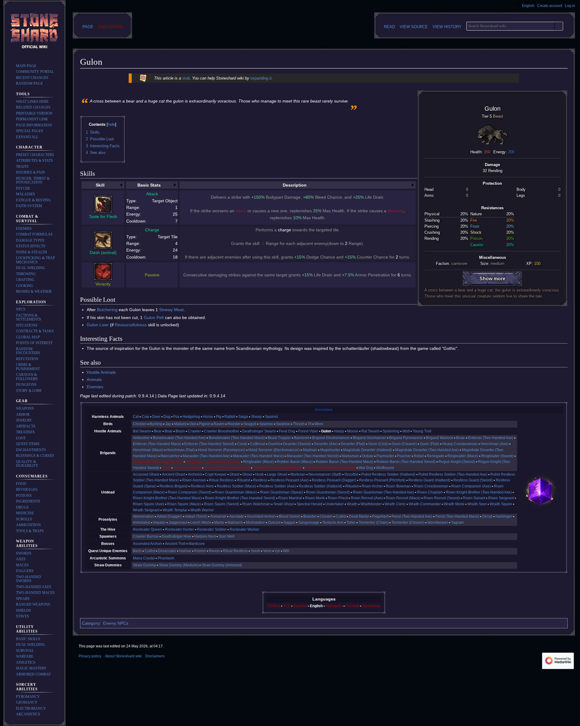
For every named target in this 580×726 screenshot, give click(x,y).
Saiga (243, 417)
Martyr (219, 522)
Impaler (159, 522)
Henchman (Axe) (494, 444)
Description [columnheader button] (295, 185)
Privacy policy (90, 656)
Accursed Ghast (146, 474)
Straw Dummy (144, 565)
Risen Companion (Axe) (471, 486)
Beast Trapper (279, 438)
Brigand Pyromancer (406, 438)
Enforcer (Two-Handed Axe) (490, 438)
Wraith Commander (425, 504)
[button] (27, 137)
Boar (168, 431)
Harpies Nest (205, 536)
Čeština (273, 606)
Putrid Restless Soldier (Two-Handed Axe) (452, 474)
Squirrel (271, 417)
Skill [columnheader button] (100, 185)
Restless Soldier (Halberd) (320, 486)
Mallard (180, 424)
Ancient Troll (175, 544)
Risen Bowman (398, 486)
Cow (145, 417)
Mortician (297, 474)
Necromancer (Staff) (324, 474)
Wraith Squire (501, 504)
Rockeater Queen (147, 529)
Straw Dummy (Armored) (221, 565)
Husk (259, 474)
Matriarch (235, 522)
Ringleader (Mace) (462, 456)
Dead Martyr (359, 516)
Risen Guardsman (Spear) (281, 492)
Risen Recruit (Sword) (442, 498)
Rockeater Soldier (212, 529)
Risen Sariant (474, 498)
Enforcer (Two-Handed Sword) (209, 444)
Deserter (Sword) (297, 444)
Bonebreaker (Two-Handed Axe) (179, 438)
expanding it (261, 78)
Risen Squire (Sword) (221, 504)
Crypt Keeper (216, 474)
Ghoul (247, 474)
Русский (352, 606)
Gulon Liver (98, 324)
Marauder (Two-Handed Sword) (313, 456)
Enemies (95, 386)
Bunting (156, 424)
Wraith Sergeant (146, 510)
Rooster (233, 424)
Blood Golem (289, 516)
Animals (94, 379)
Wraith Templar (175, 510)
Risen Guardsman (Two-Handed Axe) (383, 492)
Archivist (195, 474)
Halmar (185, 551)
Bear (158, 431)
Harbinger (503, 516)
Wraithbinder (371, 504)
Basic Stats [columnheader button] (149, 185)
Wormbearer (437, 522)
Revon (214, 551)
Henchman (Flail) (180, 450)
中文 (286, 606)
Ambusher (141, 438)
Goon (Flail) (429, 444)
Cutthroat (257, 444)
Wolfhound (385, 468)
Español (300, 606)
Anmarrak (218, 516)
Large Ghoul (277, 474)
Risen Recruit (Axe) (367, 498)
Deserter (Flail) (353, 444)
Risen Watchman (256, 504)
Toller (351, 522)
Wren (318, 424)
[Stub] (143, 78)
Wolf (406, 431)
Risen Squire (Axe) (148, 504)
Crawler (194, 431)
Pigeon (205, 424)
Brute (460, 438)
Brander (310, 516)
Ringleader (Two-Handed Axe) (158, 462)
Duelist (274, 444)
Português (334, 606)
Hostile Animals (101, 372)
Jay (168, 424)
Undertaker (334, 504)
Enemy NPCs (115, 623)
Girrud (487, 516)
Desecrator (167, 551)
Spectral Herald (309, 504)
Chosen (326, 516)
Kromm (200, 551)
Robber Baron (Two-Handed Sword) (406, 462)
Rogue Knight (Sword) (457, 462)
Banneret (301, 438)
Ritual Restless (221, 480)
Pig (218, 417)
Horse (208, 417)
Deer (156, 417)
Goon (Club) (378, 444)
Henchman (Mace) (148, 450)
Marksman (350, 456)
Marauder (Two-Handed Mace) (258, 456)
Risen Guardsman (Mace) (235, 492)
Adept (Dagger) (169, 516)
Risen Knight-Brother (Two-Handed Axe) (479, 492)
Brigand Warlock (439, 438)
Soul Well (226, 536)
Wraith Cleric (395, 504)
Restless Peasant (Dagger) (334, 480)
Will (286, 551)
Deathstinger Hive (176, 536)
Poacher (404, 456)
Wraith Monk (454, 504)
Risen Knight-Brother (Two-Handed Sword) (240, 498)
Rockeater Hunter (179, 529)
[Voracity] (103, 271)
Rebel (419, 456)
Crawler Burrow (146, 536)
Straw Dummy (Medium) (178, 565)
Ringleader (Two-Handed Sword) (213, 462)
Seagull (249, 424)
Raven (219, 424)
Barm (137, 551)
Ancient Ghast (173, 474)
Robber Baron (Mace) (295, 462)
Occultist (351, 474)
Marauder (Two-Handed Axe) (206, 456)
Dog (166, 417)
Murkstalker (255, 522)
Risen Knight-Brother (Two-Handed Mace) (167, 498)
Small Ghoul (283, 504)
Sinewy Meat (171, 309)
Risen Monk (315, 498)
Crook (242, 444)
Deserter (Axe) (326, 444)
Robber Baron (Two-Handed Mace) (344, 462)
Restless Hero (202, 486)
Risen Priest (338, 498)
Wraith (352, 504)
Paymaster (385, 456)
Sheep (256, 417)
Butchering (107, 309)
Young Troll (422, 431)
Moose (352, 431)
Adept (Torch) (196, 516)
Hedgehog (191, 417)
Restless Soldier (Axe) (277, 486)
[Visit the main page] (34, 31)
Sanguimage (308, 522)
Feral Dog (287, 431)
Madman (310, 450)
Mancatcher (170, 456)
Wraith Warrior (202, 510)
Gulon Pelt (154, 317)
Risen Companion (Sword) (189, 492)
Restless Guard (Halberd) (429, 480)
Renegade (435, 456)
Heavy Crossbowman (460, 444)
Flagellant (380, 516)
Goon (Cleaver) (404, 444)
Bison (180, 431)
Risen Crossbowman (431, 486)
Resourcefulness (131, 324)
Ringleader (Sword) (497, 456)
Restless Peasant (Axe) (289, 480)
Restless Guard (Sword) (473, 480)
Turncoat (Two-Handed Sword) (330, 468)
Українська (371, 606)
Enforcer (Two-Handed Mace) (157, 444)
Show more (492, 278)
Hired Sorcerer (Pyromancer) (221, 450)
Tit (309, 424)
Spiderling (390, 431)
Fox (176, 417)
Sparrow (266, 424)
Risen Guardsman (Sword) (328, 492)
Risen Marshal (290, 498)
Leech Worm (200, 522)
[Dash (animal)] (103, 239)
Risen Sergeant (501, 498)
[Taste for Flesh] (103, 203)
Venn (267, 551)
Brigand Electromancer (331, 438)
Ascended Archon (261, 516)
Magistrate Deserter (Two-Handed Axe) (427, 450)
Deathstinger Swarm (259, 431)
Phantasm (166, 558)
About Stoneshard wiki (123, 656)
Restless (260, 480)
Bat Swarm (142, 431)
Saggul (289, 522)
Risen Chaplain (430, 492)
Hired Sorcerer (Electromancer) (274, 450)
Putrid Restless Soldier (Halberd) (388, 474)
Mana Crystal (144, 558)
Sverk (255, 551)
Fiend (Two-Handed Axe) (412, 516)
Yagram (457, 522)
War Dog (366, 468)
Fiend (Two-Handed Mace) (457, 516)
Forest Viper (308, 431)
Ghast (234, 474)
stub (186, 78)
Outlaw (367, 456)
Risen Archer (372, 486)
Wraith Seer (477, 504)
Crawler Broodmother (221, 431)
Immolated (141, 522)
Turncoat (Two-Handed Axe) (227, 468)
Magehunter (330, 450)
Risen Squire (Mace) (184, 504)
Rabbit (229, 417)
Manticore (196, 544)
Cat (136, 417)
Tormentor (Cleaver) (408, 522)
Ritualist (243, 480)
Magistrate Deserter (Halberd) (367, 450)
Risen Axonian (194, 480)
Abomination (143, 516)
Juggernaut (178, 522)
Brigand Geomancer (369, 438)
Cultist (341, 516)
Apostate (236, 516)
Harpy (339, 431)
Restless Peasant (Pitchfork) (382, 480)
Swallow (283, 424)
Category (90, 623)
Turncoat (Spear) (187, 468)
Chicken (140, 424)
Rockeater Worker (244, 529)
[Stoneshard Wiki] (540, 491)
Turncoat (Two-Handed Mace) (277, 468)
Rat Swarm (370, 431)
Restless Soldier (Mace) (236, 486)
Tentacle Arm (332, 522)
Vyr (277, 551)
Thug (166, 468)
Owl (192, 424)
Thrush (298, 424)
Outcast (274, 522)
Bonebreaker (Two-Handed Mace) (237, 438)
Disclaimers (155, 656)
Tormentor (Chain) (373, 522)
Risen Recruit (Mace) (403, 498)
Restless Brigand (174, 486)
